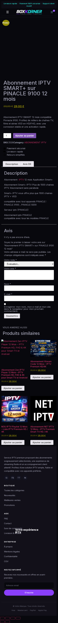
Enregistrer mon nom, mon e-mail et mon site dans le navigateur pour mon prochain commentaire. (27, 309)
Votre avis (10, 268)
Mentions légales (12, 551)
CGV (6, 561)
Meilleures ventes (12, 500)
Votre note (10, 260)
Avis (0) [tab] (27, 164)
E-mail (8, 294)
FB (13, 478)
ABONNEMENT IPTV (35, 142)
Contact (7, 523)
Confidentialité (10, 556)
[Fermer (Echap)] (18, 618)
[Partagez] (13, 618)
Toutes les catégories (14, 490)
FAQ (6, 518)
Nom (7, 284)
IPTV (21, 179)
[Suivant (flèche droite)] (7, 622)
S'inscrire (29, 592)
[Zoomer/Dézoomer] (2, 618)
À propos (8, 546)
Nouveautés (9, 495)
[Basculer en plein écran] (7, 618)
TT (19, 478)
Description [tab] (12, 164)
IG (6, 478)
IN (25, 478)
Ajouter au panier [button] (13, 388)
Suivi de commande (13, 528)
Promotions (9, 505)
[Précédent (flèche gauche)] (2, 622)
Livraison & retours (12, 533)
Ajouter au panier (24, 135)
